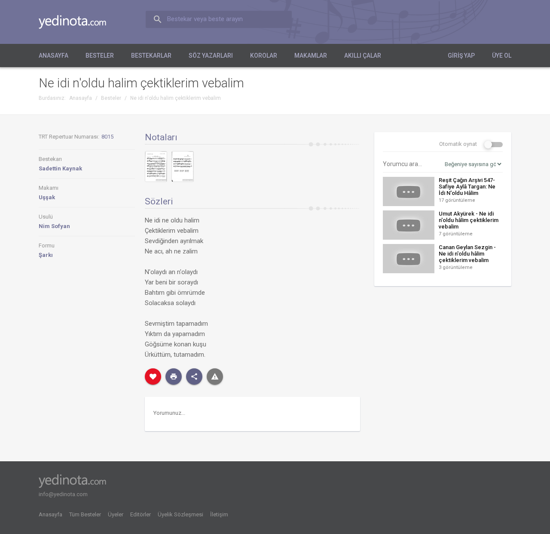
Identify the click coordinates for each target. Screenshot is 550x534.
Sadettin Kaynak (60, 168)
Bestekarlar (151, 55)
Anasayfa (53, 55)
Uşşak (47, 197)
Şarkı (46, 255)
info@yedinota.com (63, 494)
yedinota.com (79, 22)
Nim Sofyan (54, 226)
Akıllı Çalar (362, 55)
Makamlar (310, 55)
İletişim (219, 514)
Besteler (100, 55)
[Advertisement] (442, 358)
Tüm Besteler (85, 514)
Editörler (140, 514)
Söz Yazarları (211, 55)
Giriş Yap (461, 55)
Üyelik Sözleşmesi (180, 514)
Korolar (263, 55)
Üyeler (115, 514)
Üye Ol (501, 55)
